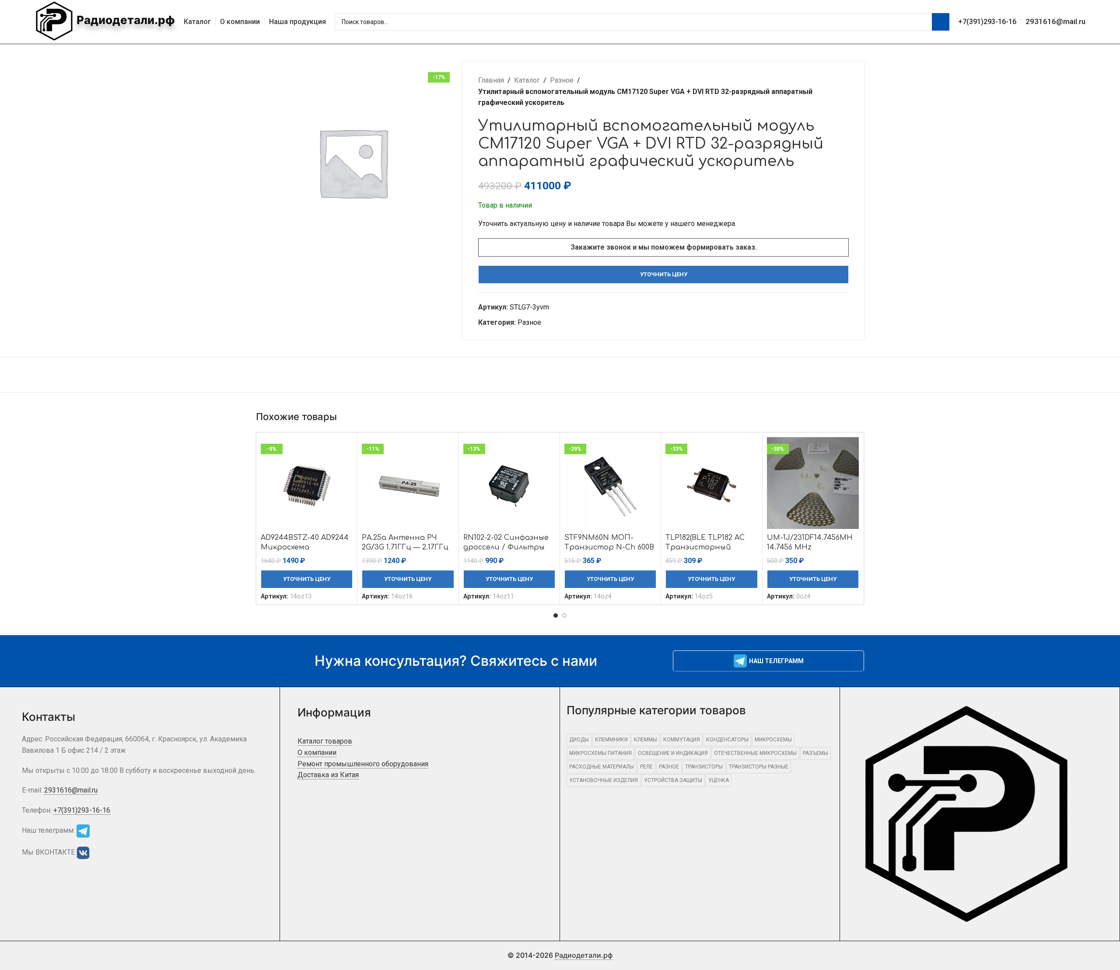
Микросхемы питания (600, 753)
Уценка (718, 780)
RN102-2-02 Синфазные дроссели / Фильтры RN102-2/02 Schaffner (506, 547)
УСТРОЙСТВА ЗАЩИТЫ (673, 780)
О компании (317, 752)
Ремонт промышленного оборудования (363, 764)
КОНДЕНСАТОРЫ (727, 740)
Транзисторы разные (758, 767)
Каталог (527, 80)
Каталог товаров (325, 741)
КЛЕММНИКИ (611, 740)
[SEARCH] (940, 22)
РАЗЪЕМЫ (815, 753)
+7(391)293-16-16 (987, 21)
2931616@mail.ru (1055, 21)
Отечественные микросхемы (755, 753)
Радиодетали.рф (124, 20)
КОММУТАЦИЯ (681, 740)
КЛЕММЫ (645, 740)
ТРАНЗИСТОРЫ (704, 767)
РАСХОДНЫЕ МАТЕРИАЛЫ (601, 767)
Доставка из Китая (328, 775)
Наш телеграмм (776, 660)
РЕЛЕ (646, 767)
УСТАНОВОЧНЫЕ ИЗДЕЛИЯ (603, 780)
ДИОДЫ (579, 740)
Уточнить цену (663, 274)
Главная (491, 80)
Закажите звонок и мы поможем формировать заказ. (663, 247)
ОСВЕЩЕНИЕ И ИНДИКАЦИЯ (673, 753)
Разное (562, 80)
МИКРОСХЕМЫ (773, 740)
